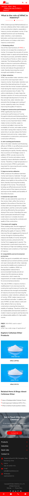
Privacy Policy (18, 488)
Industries (4, 446)
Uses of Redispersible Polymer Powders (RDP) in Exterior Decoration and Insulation (15, 400)
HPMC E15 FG (14, 384)
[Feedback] (25, 494)
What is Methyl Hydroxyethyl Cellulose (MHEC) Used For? (15, 405)
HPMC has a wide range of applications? (13, 328)
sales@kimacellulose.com (11, 471)
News (10, 6)
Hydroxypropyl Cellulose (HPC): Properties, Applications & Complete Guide (15, 403)
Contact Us (14, 433)
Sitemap (9, 488)
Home (5, 6)
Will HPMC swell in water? (14, 323)
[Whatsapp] (3, 494)
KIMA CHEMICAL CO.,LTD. (18, 484)
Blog (14, 6)
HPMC (21, 48)
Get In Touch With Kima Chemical (14, 418)
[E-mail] (10, 494)
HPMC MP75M (14, 361)
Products (4, 442)
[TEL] (18, 494)
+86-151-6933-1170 (10, 466)
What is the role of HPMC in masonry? (12, 9)
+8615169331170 (9, 476)
